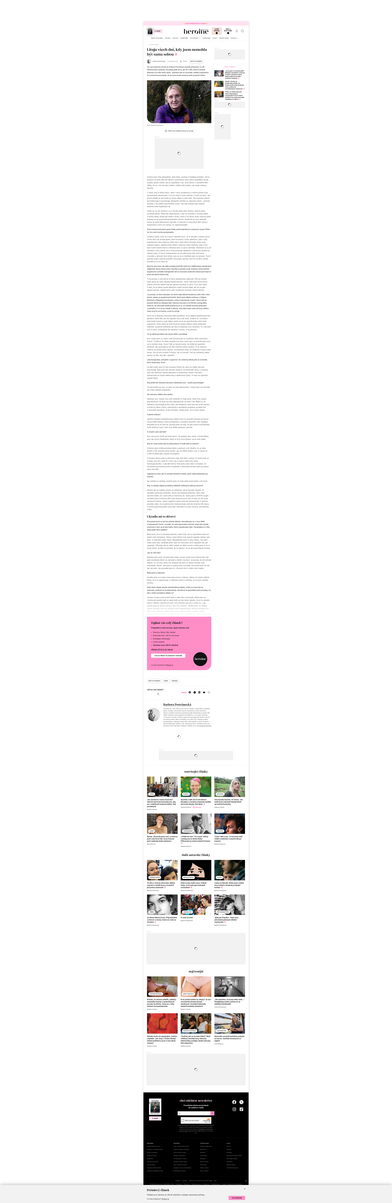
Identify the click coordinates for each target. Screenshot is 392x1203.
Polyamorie (203, 1164)
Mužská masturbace (179, 1155)
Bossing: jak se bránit (180, 1171)
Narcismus (203, 1149)
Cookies (177, 1180)
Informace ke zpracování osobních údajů (200, 1180)
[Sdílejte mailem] (204, 692)
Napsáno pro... (222, 1031)
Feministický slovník (232, 1168)
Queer (152, 831)
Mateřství (202, 1152)
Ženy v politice (204, 1171)
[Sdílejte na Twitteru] (195, 692)
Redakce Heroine (152, 809)
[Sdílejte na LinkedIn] (199, 692)
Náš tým (229, 1149)
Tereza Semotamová (220, 1007)
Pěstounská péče (223, 912)
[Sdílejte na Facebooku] (190, 692)
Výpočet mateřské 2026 (154, 1168)
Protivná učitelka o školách (181, 1149)
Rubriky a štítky (231, 1164)
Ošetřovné (150, 1158)
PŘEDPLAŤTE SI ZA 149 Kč (162, 650)
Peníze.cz (186, 1184)
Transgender (188, 831)
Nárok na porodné (152, 1152)
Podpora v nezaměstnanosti (155, 1149)
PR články (229, 1161)
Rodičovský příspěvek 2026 (155, 1171)
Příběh (152, 912)
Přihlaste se (169, 665)
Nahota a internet (189, 1031)
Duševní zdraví (155, 877)
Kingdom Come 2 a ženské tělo (182, 1168)
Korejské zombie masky (180, 1161)
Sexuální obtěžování (206, 1146)
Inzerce (229, 1146)
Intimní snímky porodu (180, 1152)
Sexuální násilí (188, 877)
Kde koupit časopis (232, 1158)
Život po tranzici (196, 61)
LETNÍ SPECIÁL (217, 30)
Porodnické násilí (156, 994)
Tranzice (174, 681)
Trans (166, 681)
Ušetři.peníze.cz (196, 1184)
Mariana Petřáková (219, 844)
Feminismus (203, 1155)
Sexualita (202, 1158)
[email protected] (205, 726)
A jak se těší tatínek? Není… (181, 1146)
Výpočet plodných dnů (153, 1146)
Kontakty (229, 1152)
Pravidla (184, 1180)
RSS (215, 1180)
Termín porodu (151, 1164)
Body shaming (204, 1161)
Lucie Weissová (218, 1044)
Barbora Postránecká (177, 704)
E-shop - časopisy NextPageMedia (232, 1184)
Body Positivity (188, 994)
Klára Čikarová (151, 844)
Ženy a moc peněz (228, 30)
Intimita (186, 794)
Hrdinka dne (187, 912)
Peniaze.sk (206, 1184)
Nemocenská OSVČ (152, 1161)
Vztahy (219, 877)
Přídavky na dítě (151, 1155)
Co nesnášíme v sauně (180, 1158)
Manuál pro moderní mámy (234, 1155)
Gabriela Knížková (186, 807)
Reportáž (220, 794)
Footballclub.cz (215, 1184)
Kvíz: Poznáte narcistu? (180, 1164)
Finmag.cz (179, 1184)
